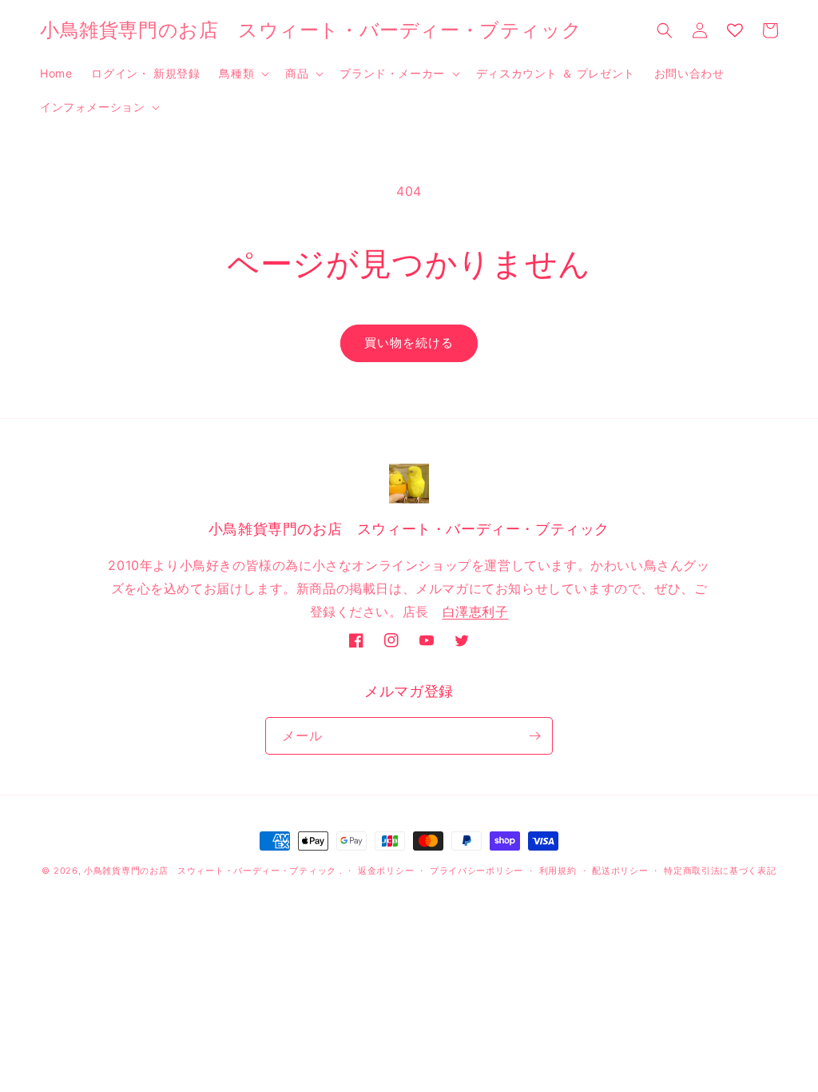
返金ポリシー (386, 870)
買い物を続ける (409, 342)
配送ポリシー (620, 870)
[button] (242, 73)
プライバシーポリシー (476, 870)
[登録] (534, 736)
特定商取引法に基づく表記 (720, 870)
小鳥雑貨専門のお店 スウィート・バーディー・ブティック (210, 870)
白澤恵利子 (476, 612)
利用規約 (558, 870)
